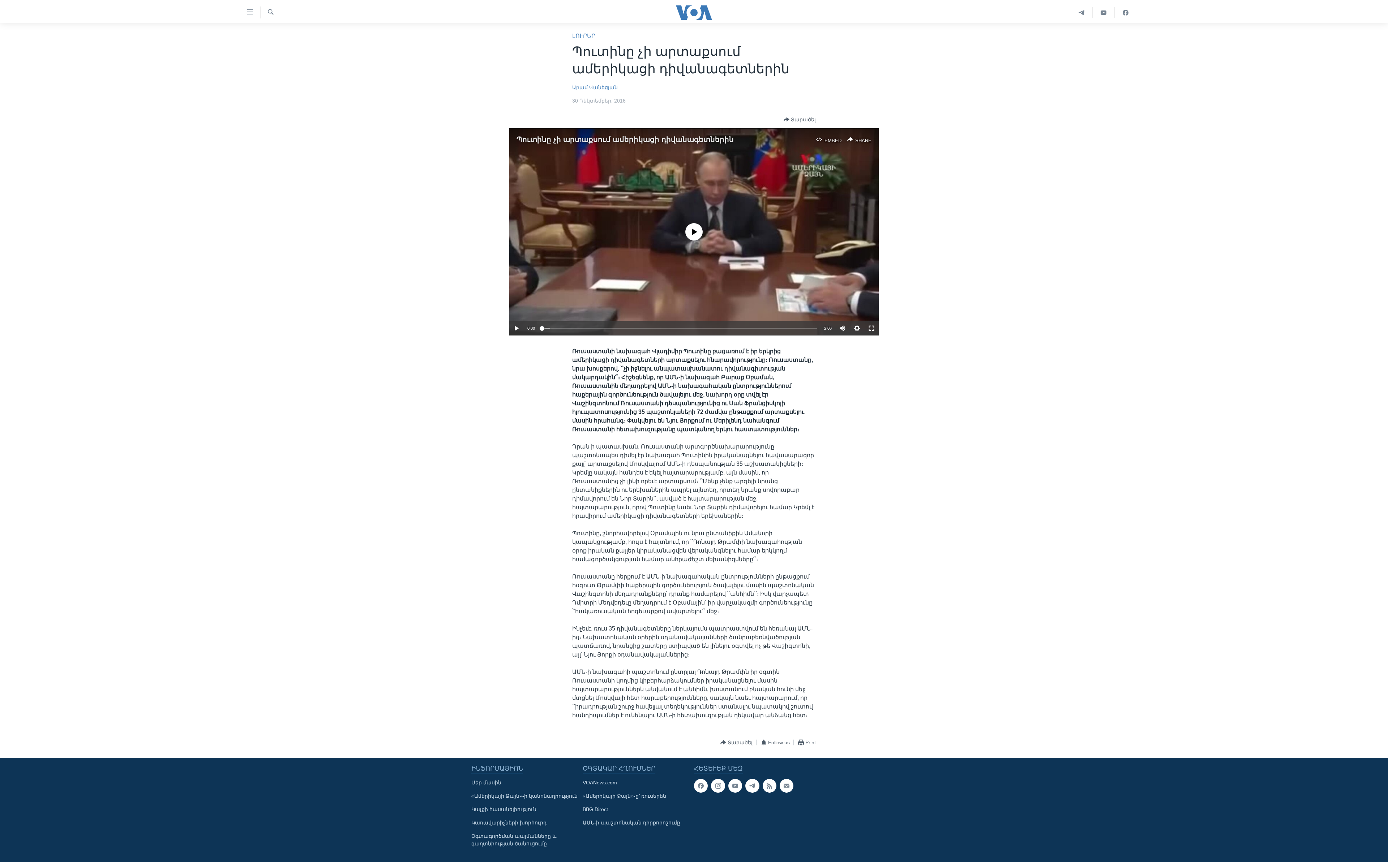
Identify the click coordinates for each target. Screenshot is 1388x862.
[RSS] (769, 786)
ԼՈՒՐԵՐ (583, 36)
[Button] (800, 119)
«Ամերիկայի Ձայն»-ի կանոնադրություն (524, 796)
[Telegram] (1082, 12)
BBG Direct (595, 809)
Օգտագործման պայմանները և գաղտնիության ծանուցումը (513, 839)
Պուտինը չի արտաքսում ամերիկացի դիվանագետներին (625, 139)
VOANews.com (600, 782)
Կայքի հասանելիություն (503, 809)
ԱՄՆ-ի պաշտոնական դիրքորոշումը (631, 823)
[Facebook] (1125, 12)
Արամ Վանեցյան (595, 87)
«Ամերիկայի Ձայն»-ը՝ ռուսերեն (624, 796)
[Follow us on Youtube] (735, 786)
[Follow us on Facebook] (701, 786)
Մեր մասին (486, 782)
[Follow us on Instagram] (718, 786)
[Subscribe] (786, 786)
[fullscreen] (871, 328)
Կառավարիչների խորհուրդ (509, 823)
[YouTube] (1104, 12)
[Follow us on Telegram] (752, 786)
